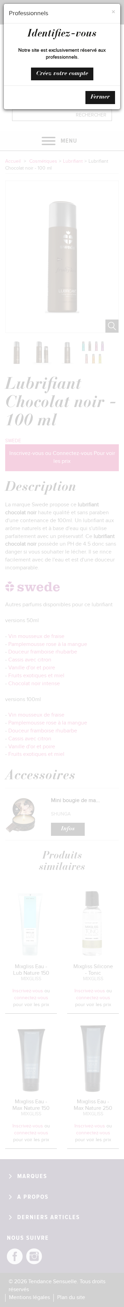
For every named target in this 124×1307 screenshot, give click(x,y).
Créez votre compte (62, 74)
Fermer (100, 97)
